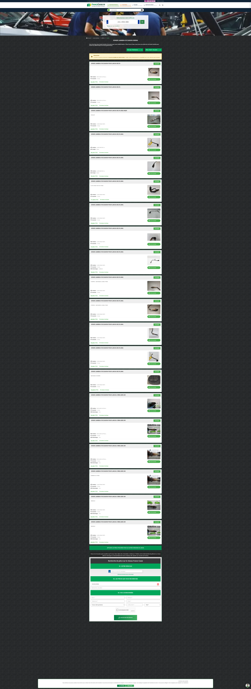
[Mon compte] (159, 5)
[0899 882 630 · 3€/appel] (149, 1)
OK (142, 22)
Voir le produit (153, 79)
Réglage (130, 685)
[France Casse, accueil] (96, 5)
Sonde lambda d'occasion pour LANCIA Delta (105, 63)
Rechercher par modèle (113, 26)
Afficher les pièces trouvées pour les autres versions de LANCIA (125, 548)
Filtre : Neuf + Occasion (153, 50)
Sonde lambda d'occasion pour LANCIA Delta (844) (107, 134)
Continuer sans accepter (183, 681)
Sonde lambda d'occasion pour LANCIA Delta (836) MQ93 (109, 110)
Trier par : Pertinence (134, 50)
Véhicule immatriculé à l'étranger (125, 574)
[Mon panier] (162, 5)
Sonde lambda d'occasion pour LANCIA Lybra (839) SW (108, 395)
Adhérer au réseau (160, 1)
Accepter (121, 685)
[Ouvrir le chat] (247, 686)
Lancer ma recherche (126, 617)
